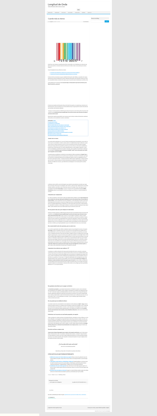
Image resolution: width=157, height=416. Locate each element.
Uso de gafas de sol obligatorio (55, 382)
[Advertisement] (68, 32)
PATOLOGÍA (64, 12)
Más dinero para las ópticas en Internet (58, 370)
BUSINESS (83, 12)
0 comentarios (85, 21)
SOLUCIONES (70, 12)
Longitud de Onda (57, 4)
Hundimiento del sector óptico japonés (58, 365)
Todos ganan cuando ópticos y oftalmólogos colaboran (61, 361)
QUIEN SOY (90, 12)
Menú (78, 9)
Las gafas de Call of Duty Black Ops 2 (79, 382)
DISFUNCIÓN (57, 12)
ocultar (54, 120)
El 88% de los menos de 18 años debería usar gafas (60, 357)
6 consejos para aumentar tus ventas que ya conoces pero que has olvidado (64, 72)
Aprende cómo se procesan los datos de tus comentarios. (75, 394)
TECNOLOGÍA (77, 12)
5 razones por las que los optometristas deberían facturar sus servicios (63, 74)
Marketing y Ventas (62, 374)
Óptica (53, 374)
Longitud (51, 21)
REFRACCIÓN (50, 12)
